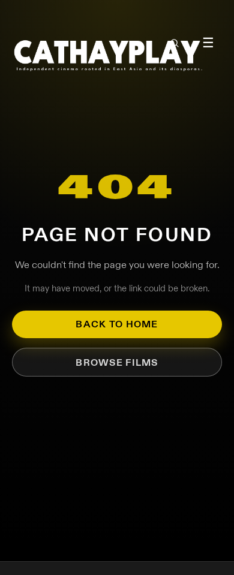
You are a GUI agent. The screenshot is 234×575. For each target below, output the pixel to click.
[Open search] (174, 43)
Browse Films (117, 362)
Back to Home (117, 324)
